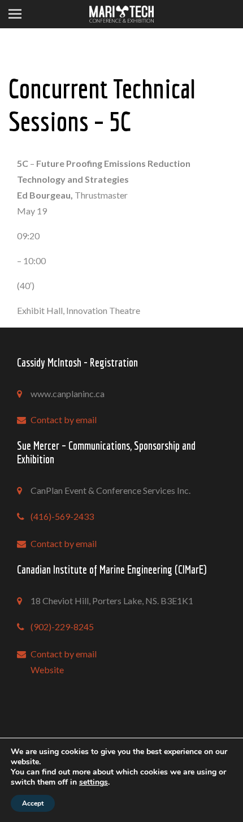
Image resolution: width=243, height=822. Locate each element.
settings (93, 782)
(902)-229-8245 (62, 626)
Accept (33, 803)
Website (47, 669)
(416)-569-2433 (62, 516)
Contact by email (64, 419)
